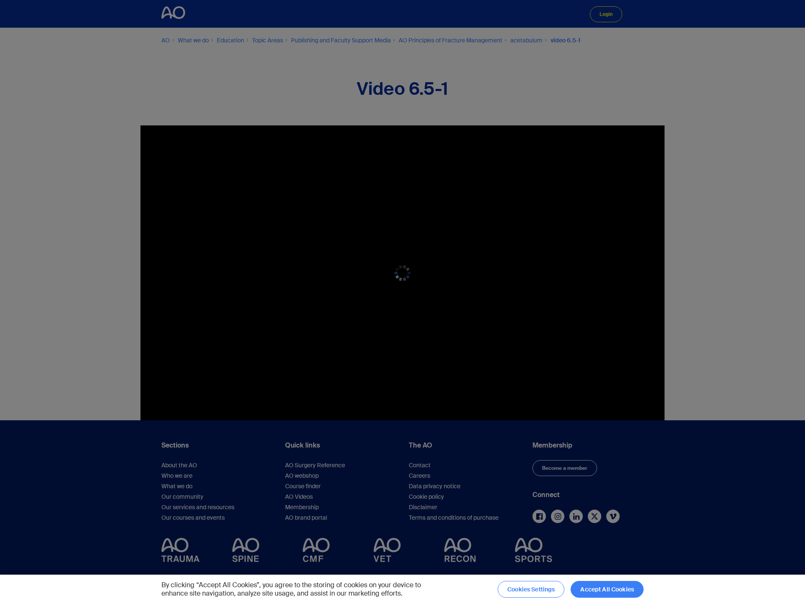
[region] (402, 589)
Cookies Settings (531, 589)
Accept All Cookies (607, 589)
